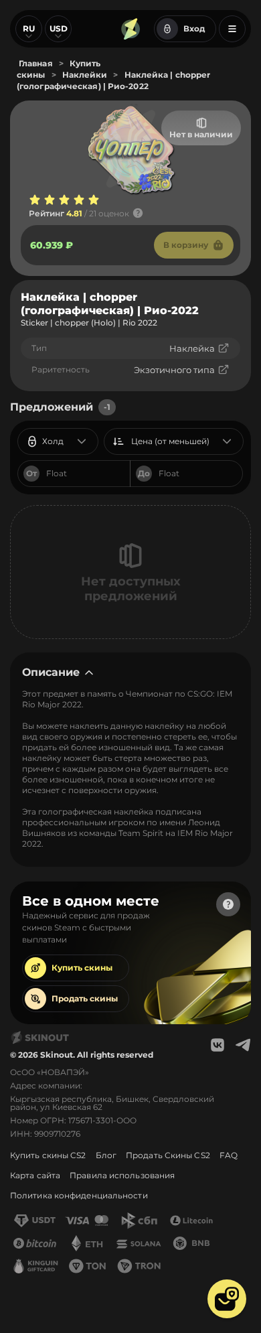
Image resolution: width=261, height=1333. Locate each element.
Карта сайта (35, 1175)
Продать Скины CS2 (168, 1155)
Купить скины (82, 968)
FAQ (229, 1155)
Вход (194, 28)
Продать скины (85, 998)
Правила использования (122, 1175)
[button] (226, 1298)
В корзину (185, 245)
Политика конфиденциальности (79, 1195)
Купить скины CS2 (48, 1155)
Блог (106, 1155)
